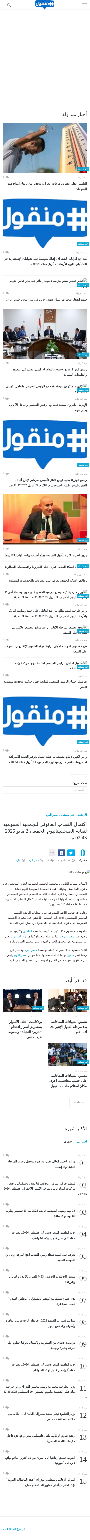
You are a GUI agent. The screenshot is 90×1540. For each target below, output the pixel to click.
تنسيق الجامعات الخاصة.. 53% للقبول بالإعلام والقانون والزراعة (48, 1279)
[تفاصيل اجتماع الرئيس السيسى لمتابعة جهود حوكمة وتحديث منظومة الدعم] (45, 666)
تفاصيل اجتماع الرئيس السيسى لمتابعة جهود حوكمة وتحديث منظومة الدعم (45, 684)
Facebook (78, 1102)
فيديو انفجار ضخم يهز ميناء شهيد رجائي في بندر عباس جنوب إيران (46, 299)
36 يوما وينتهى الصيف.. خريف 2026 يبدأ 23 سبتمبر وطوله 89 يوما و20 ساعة (46, 1213)
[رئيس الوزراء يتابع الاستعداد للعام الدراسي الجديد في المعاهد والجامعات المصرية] (45, 334)
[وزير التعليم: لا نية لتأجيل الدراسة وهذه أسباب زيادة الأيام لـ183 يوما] (45, 519)
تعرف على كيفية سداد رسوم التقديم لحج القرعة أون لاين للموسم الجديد (46, 1257)
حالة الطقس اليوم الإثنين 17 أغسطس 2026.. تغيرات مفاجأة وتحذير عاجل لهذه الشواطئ (49, 1367)
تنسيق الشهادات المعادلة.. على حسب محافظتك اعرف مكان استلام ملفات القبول (68, 1081)
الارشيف (81, 814)
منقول (70, 955)
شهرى (68, 1141)
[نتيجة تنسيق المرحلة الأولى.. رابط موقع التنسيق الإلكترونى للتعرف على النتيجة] (45, 630)
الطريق (27, 931)
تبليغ (18, 860)
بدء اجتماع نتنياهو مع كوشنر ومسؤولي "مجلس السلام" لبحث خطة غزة (47, 1301)
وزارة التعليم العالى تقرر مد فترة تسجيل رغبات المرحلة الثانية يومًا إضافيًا (47, 1164)
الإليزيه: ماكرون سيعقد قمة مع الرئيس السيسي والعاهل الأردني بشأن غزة (48, 407)
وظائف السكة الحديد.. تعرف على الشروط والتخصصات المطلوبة (47, 580)
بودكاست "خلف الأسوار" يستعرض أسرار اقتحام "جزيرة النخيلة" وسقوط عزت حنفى (24, 1029)
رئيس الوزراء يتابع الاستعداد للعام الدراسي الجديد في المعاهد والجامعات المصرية (50, 372)
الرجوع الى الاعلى (14, 1529)
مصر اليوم (52, 814)
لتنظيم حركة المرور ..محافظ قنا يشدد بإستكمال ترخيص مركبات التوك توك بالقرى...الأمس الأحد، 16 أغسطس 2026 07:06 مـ (45, 1188)
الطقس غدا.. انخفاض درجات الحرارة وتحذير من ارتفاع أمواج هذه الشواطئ (47, 186)
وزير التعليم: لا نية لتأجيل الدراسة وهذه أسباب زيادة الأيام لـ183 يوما (46, 555)
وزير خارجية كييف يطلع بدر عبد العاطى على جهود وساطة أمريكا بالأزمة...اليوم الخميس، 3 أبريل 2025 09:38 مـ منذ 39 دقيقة (48, 613)
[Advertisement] (45, 57)
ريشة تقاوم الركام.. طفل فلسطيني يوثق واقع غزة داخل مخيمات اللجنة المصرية (47, 1438)
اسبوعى (82, 1141)
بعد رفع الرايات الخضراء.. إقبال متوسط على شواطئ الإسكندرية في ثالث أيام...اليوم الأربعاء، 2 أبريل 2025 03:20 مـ (45, 261)
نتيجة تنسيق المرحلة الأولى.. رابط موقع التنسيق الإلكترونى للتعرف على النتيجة (46, 649)
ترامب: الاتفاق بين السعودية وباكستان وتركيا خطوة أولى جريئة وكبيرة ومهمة (47, 1345)
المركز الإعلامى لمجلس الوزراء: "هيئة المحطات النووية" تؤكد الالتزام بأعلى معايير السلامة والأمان (46, 1482)
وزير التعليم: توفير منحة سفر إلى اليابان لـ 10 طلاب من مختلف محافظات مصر (47, 1416)
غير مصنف (67, 814)
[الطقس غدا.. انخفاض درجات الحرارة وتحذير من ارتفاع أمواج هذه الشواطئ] (45, 148)
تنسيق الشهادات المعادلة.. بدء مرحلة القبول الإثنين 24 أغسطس (68, 1027)
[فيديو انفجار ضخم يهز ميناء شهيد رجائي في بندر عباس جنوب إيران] (45, 283)
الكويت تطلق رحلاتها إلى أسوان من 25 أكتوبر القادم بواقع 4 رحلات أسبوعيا (46, 1460)
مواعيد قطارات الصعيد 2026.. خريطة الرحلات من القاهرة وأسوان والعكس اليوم (46, 1323)
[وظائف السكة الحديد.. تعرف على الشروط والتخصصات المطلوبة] (45, 567)
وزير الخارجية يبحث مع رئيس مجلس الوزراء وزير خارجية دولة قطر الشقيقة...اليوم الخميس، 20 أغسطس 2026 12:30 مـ (45, 1391)
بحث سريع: (80, 783)
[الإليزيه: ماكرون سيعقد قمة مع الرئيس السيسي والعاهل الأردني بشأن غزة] (45, 389)
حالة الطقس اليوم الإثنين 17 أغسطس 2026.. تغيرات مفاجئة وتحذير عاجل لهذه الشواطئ (49, 1235)
